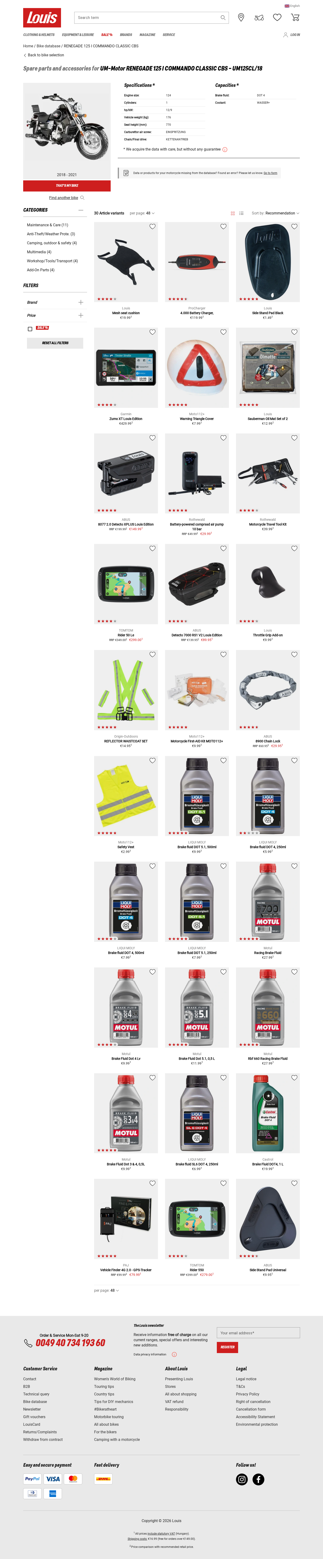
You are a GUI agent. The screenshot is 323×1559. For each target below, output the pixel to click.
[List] (241, 213)
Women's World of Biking (114, 1379)
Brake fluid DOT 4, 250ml (268, 847)
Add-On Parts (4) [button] (41, 270)
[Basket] (295, 17)
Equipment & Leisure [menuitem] (78, 35)
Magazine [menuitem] (147, 35)
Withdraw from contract (43, 1439)
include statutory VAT (161, 1533)
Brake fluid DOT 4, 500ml (126, 953)
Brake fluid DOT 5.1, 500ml (197, 847)
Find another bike (63, 198)
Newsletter (32, 1409)
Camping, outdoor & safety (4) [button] (52, 243)
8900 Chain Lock (268, 741)
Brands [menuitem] (126, 35)
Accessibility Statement (255, 1417)
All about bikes (106, 1424)
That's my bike (67, 186)
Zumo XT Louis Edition (125, 419)
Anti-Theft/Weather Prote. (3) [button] (51, 234)
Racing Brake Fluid (267, 953)
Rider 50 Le (126, 635)
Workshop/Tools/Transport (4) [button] (52, 261)
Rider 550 (197, 1270)
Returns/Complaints (40, 1432)
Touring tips (104, 1386)
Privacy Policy (247, 1394)
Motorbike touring (109, 1417)
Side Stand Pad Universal (268, 1270)
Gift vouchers (34, 1417)
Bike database (35, 1401)
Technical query (36, 1394)
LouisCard (31, 1424)
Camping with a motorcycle (117, 1439)
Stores (170, 1386)
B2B (26, 1386)
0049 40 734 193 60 (70, 1343)
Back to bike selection (45, 55)
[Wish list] (277, 17)
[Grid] (232, 212)
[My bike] (259, 17)
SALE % (42, 328)
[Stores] (241, 17)
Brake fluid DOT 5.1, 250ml (197, 953)
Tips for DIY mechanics (113, 1401)
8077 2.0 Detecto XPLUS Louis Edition (126, 524)
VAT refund (174, 1401)
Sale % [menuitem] (106, 35)
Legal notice (246, 1379)
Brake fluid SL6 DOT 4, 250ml (197, 1164)
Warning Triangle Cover (197, 419)
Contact (29, 1379)
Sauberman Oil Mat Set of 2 (268, 419)
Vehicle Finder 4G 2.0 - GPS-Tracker (126, 1270)
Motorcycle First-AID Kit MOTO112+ (197, 741)
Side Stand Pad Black (267, 313)
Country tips (104, 1394)
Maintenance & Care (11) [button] (47, 225)
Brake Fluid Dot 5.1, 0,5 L (197, 1058)
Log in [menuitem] (295, 35)
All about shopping (180, 1394)
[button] (292, 6)
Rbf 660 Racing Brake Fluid (268, 1058)
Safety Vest (126, 847)
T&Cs (240, 1386)
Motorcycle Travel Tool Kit (268, 524)
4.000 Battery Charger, (197, 313)
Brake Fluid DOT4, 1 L (268, 1164)
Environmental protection (257, 1424)
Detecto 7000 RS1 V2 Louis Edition (197, 635)
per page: (137, 213)
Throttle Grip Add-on (268, 635)
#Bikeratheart (105, 1409)
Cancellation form (251, 1409)
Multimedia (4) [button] (39, 252)
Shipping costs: (137, 1539)
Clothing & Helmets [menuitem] (38, 35)
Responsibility (176, 1409)
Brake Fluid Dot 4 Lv (126, 1058)
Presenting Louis (179, 1379)
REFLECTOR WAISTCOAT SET (126, 741)
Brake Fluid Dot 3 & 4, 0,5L (126, 1164)
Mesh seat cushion (126, 313)
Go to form (270, 173)
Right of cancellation (253, 1401)
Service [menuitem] (169, 35)
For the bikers (105, 1432)
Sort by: (258, 213)
